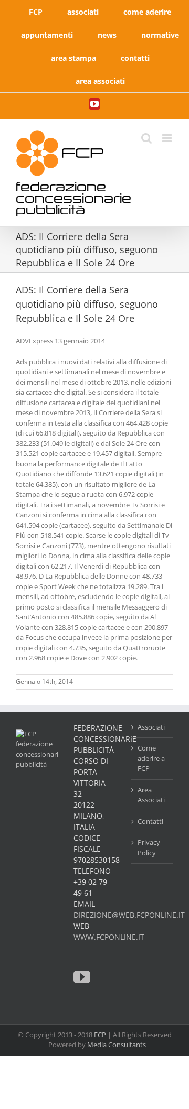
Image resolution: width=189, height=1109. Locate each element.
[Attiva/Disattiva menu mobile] (167, 138)
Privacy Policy (149, 847)
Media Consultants (116, 1044)
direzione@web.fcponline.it (129, 915)
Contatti (150, 821)
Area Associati (151, 795)
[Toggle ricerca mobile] (146, 138)
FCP (100, 1034)
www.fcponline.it (109, 937)
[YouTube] (82, 977)
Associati (151, 727)
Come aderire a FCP (151, 758)
